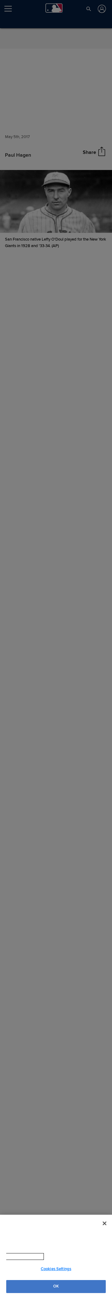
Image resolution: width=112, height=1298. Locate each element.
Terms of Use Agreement (62, 1256)
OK (56, 1286)
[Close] (104, 1223)
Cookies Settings (56, 1268)
